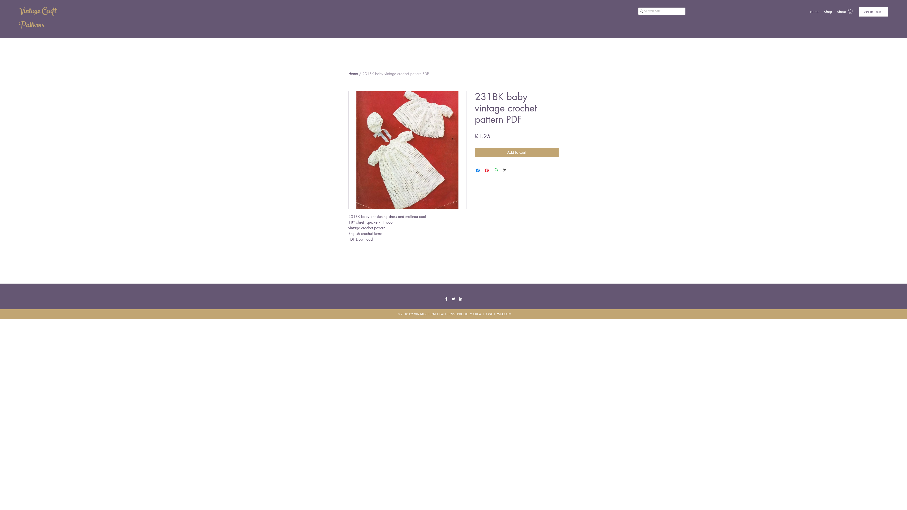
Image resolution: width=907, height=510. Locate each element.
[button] (850, 11)
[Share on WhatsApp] (496, 170)
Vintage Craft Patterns (37, 19)
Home (353, 73)
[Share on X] (505, 170)
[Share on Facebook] (478, 170)
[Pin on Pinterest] (487, 170)
